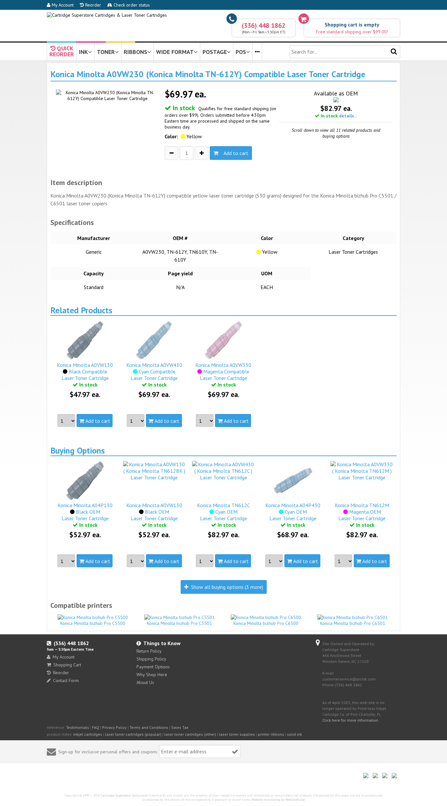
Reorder (92, 5)
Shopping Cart (67, 665)
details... (348, 116)
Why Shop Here (151, 674)
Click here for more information (350, 720)
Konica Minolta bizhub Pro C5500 (92, 623)
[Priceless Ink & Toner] (107, 15)
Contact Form (66, 680)
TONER (106, 52)
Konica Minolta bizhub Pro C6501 (352, 623)
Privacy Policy (114, 727)
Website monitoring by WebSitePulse (278, 799)
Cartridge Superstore (116, 795)
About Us (145, 682)
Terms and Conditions (149, 727)
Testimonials (77, 727)
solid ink (294, 734)
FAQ (95, 727)
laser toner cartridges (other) (190, 734)
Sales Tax (179, 727)
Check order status (131, 5)
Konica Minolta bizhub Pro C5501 (179, 623)
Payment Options (153, 667)
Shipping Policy (151, 659)
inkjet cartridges (87, 734)
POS (241, 52)
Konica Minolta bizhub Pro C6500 (265, 623)
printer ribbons (271, 734)
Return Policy (149, 651)
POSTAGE (215, 52)
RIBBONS (135, 52)
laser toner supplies (237, 734)
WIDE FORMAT (175, 52)
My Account (62, 5)
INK (83, 52)
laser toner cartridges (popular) (133, 734)
